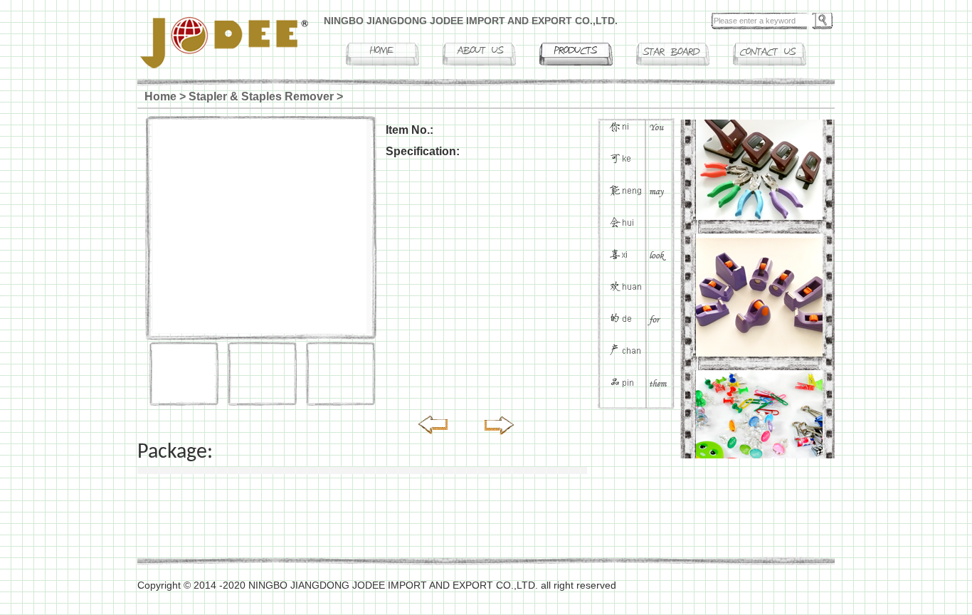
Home (160, 96)
